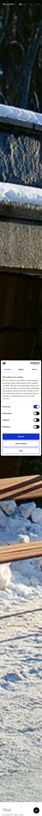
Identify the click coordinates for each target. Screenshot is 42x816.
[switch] (36, 413)
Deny (21, 451)
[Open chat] (36, 810)
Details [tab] (21, 369)
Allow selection (21, 443)
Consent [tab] (7, 369)
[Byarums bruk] (8, 4)
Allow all (21, 436)
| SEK (24, 4)
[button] (30, 4)
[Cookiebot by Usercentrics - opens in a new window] (30, 363)
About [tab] (34, 369)
